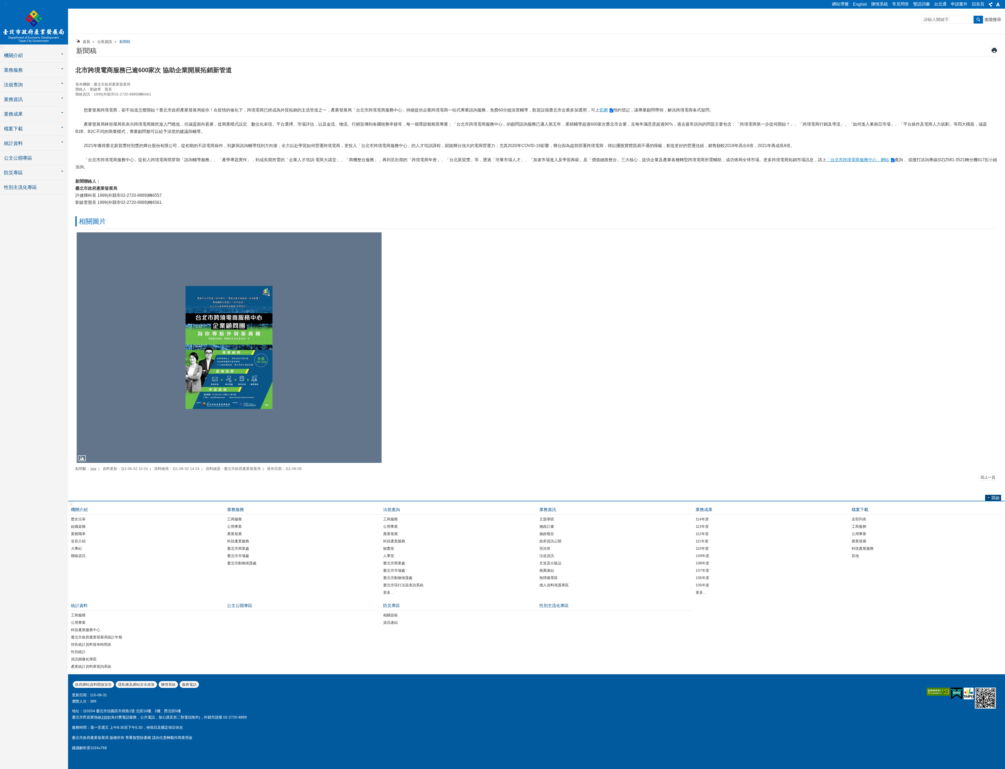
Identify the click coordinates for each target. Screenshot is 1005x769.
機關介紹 (79, 509)
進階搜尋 (992, 19)
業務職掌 (78, 534)
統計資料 (79, 605)
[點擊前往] (229, 347)
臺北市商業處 (238, 548)
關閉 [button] (990, 4)
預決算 (544, 548)
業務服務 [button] (13, 70)
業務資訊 (547, 509)
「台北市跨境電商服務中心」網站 (857, 160)
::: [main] (77, 40)
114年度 (702, 519)
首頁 (86, 42)
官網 (603, 110)
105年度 (702, 585)
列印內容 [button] (994, 50)
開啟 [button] (995, 498)
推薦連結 (546, 570)
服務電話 (189, 684)
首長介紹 (78, 541)
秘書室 (388, 548)
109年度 (702, 556)
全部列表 (859, 519)
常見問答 (900, 4)
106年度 (702, 578)
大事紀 (76, 548)
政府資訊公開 (550, 541)
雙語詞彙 (921, 4)
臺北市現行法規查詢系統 (403, 585)
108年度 (702, 563)
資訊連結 (390, 622)
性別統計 (78, 652)
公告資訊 (104, 42)
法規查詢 (391, 509)
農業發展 (234, 534)
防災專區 (391, 605)
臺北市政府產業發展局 (34, 26)
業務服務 (235, 509)
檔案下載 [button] (13, 128)
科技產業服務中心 (85, 630)
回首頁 (978, 4)
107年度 (702, 570)
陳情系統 (879, 4)
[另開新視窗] (938, 692)
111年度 (702, 541)
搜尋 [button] (978, 20)
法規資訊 (546, 556)
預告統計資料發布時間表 (91, 644)
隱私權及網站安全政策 (136, 684)
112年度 (702, 534)
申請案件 (959, 4)
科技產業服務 (238, 541)
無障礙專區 (548, 578)
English (860, 4)
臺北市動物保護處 (241, 563)
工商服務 (234, 519)
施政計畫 (546, 526)
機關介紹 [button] (13, 55)
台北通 (940, 4)
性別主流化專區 (20, 187)
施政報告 (546, 534)
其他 (855, 556)
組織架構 (78, 526)
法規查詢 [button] (13, 84)
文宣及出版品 (550, 563)
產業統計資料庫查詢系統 (91, 666)
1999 (105, 717)
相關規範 (390, 615)
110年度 (702, 548)
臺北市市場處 (238, 556)
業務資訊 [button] (13, 99)
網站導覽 (840, 4)
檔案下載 (860, 509)
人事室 (388, 556)
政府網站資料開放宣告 (93, 684)
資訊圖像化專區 (84, 659)
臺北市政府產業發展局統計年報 (96, 637)
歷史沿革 (78, 519)
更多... (388, 592)
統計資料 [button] (13, 143)
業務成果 (704, 509)
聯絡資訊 (78, 556)
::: (5, 3)
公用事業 (234, 526)
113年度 (702, 526)
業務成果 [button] (13, 114)
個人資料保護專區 (554, 585)
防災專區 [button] (13, 172)
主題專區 (546, 519)
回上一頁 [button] (988, 477)
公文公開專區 (18, 158)
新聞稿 (124, 42)
